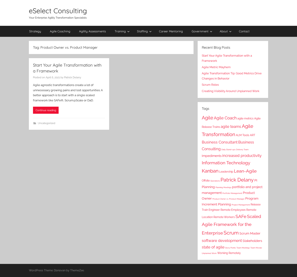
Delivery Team (242, 149)
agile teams (231, 126)
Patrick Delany (72, 77)
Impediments (212, 156)
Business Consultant (220, 142)
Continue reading (46, 110)
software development (222, 240)
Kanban (210, 171)
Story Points (230, 248)
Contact (244, 31)
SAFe (240, 216)
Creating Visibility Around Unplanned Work (230, 91)
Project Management (241, 205)
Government (200, 31)
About (224, 31)
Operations (215, 181)
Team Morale (256, 248)
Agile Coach (225, 117)
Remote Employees (233, 209)
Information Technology (226, 162)
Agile (207, 118)
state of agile (213, 247)
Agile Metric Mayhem (216, 67)
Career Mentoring (171, 31)
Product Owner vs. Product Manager (228, 199)
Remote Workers (224, 217)
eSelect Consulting (58, 10)
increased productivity (242, 155)
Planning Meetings (223, 187)
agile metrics (245, 118)
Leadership (226, 171)
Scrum (231, 233)
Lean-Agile (245, 171)
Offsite (206, 180)
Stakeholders (252, 241)
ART (252, 135)
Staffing (142, 31)
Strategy (35, 31)
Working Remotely (229, 253)
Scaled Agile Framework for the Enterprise (231, 225)
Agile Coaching (60, 31)
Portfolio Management (232, 193)
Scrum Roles (210, 84)
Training (120, 31)
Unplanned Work (209, 253)
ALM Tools (242, 135)
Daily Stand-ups (228, 149)
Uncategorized (46, 123)
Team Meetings (243, 248)
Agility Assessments (92, 31)
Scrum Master (249, 233)
